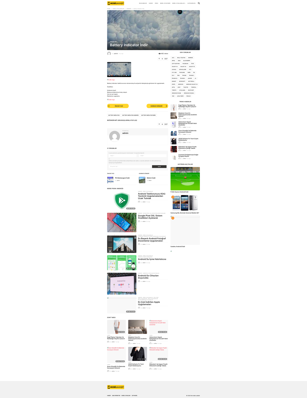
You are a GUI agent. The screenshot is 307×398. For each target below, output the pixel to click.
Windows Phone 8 (189, 93)
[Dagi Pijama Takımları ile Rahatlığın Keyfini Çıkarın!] (116, 327)
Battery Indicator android (130, 115)
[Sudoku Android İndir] (185, 230)
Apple (173, 60)
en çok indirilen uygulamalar (145, 299)
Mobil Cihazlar (126, 395)
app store (156, 297)
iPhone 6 (182, 78)
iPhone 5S (174, 78)
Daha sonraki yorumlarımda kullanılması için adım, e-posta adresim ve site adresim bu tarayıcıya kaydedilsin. (135, 161)
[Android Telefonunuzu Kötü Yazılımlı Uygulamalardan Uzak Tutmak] (121, 200)
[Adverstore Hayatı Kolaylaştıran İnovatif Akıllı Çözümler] (158, 327)
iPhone (184, 75)
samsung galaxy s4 (192, 84)
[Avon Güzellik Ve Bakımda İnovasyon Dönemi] (116, 355)
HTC (190, 69)
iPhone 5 (191, 75)
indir (189, 72)
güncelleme (182, 69)
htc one (174, 72)
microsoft (182, 81)
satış (173, 87)
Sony (179, 87)
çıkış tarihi (180, 96)
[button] (199, 3)
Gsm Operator (116, 395)
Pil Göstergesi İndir (122, 178)
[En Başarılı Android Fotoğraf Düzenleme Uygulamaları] (121, 244)
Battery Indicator (114, 115)
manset (174, 81)
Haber (151, 3)
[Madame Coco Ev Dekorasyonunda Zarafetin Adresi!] (137, 327)
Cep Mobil (134, 395)
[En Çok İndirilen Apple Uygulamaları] (121, 305)
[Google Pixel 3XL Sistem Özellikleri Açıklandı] (121, 222)
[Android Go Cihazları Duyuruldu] (121, 284)
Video (156, 3)
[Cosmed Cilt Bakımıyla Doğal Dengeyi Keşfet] (174, 157)
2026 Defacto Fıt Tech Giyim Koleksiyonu (136, 365)
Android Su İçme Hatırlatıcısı (152, 259)
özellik (188, 96)
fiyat (192, 63)
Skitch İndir (151, 178)
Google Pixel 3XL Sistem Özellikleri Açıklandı (154, 213)
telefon (185, 87)
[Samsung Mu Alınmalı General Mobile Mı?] (185, 203)
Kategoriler (191, 3)
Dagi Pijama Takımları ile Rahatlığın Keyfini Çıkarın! (116, 338)
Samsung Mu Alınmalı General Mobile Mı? (185, 213)
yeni (173, 96)
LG (195, 78)
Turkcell (193, 87)
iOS (194, 72)
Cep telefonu (176, 63)
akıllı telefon (181, 57)
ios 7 (173, 75)
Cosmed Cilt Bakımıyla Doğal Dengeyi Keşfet (188, 155)
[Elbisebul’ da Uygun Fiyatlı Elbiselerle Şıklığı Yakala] (158, 354)
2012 (173, 57)
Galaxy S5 (192, 66)
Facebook (185, 63)
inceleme (182, 72)
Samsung (180, 84)
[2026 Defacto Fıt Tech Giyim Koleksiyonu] (137, 354)
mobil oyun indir (165, 3)
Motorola (191, 81)
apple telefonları (142, 298)
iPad (178, 75)
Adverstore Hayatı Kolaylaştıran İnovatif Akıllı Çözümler (158, 338)
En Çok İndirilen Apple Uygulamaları (149, 303)
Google (174, 69)
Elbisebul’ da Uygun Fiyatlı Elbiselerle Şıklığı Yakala (158, 365)
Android (113, 42)
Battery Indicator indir (148, 115)
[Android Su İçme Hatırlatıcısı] (121, 262)
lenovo (190, 78)
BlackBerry (186, 60)
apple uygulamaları (153, 298)
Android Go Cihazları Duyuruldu (151, 273)
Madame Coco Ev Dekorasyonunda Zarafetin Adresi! (137, 338)
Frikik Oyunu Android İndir (180, 192)
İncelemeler (143, 3)
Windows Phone (176, 93)
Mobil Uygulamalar (178, 3)
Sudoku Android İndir (178, 246)
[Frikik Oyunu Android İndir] (185, 178)
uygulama (182, 90)
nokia (173, 84)
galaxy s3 (175, 66)
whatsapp (191, 90)
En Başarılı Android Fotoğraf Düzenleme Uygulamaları (152, 236)
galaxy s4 (183, 66)
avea (179, 60)
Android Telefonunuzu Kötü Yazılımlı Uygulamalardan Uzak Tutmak (151, 196)
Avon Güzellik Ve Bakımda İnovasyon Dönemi (116, 367)
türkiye (174, 90)
